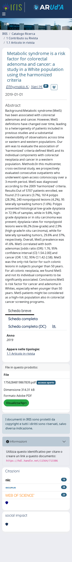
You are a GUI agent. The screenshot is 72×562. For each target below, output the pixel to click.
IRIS (5, 34)
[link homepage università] (48, 7)
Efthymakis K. (17, 86)
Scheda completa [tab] (23, 318)
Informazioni (18, 441)
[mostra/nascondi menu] (4, 14)
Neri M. (37, 86)
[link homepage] (13, 7)
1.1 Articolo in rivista (20, 43)
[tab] (54, 326)
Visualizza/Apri (16, 403)
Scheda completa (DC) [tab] (27, 326)
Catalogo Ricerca (23, 34)
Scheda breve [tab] (19, 310)
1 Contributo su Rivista (22, 38)
